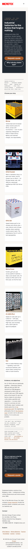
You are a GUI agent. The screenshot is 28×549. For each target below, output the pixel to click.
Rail (7, 361)
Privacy (14, 541)
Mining (8, 121)
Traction (23, 531)
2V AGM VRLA (10, 314)
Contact (18, 533)
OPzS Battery (6, 531)
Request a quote (14, 58)
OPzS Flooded (10, 172)
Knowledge (6, 533)
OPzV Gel (9, 220)
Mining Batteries (15, 531)
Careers (12, 533)
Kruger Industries (12, 502)
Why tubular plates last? (14, 64)
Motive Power (10, 269)
